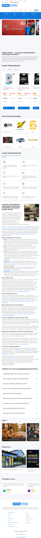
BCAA (14, 264)
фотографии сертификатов (19, 233)
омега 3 (17, 266)
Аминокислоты (7, 261)
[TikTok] (24, 534)
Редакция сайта (11, 526)
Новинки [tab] (10, 69)
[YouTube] (22, 534)
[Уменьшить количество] (4, 105)
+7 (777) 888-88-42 (14, 2)
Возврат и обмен (29, 518)
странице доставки (24, 344)
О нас (3, 0)
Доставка (11, 0)
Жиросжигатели (7, 271)
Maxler (9, 228)
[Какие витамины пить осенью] (14, 432)
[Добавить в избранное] (11, 98)
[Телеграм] (20, 534)
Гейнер (5, 246)
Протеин (6, 239)
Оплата (6, 0)
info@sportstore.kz (32, 349)
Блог (9, 516)
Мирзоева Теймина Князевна (13, 357)
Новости (10, 514)
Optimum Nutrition (35, 226)
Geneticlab (21, 228)
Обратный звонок (5, 2)
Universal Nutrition (15, 228)
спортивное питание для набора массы (20, 291)
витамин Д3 (28, 266)
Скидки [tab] (16, 69)
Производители (11, 512)
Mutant (5, 228)
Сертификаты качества (13, 522)
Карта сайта (28, 522)
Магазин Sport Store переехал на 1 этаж (13, 469)
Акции (9, 520)
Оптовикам (10, 524)
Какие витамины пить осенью (10, 439)
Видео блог (10, 518)
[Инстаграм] (16, 534)
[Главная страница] (10, 5)
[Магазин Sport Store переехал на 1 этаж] (14, 459)
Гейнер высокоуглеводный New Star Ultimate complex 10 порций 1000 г (24, 88)
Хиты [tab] (4, 69)
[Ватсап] (18, 534)
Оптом (16, 0)
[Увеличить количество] (14, 105)
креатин (10, 296)
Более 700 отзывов (6, 352)
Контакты (20, 0)
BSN (3, 228)
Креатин (6, 251)
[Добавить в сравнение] (13, 98)
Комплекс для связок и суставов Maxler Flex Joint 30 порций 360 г (8, 88)
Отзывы (25, 0)
